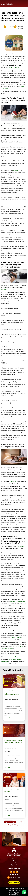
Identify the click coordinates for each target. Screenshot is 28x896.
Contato (15, 867)
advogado (20, 546)
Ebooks (15, 861)
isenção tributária (13, 67)
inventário (4, 290)
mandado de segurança (18, 601)
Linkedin (19, 659)
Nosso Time (15, 863)
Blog (16, 657)
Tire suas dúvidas (17, 646)
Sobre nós (15, 859)
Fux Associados (7, 649)
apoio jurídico (16, 637)
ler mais (7, 718)
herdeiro (16, 221)
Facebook (12, 659)
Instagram (4, 661)
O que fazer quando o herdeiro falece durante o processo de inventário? (14, 742)
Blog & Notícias (15, 865)
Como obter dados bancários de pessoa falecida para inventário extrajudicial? (13, 692)
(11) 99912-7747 (15, 877)
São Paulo (13, 481)
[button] (26, 4)
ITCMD (15, 170)
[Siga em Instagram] (11, 872)
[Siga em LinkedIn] (17, 872)
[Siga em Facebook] (14, 872)
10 (14, 825)
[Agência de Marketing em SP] (14, 894)
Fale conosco (14, 883)
